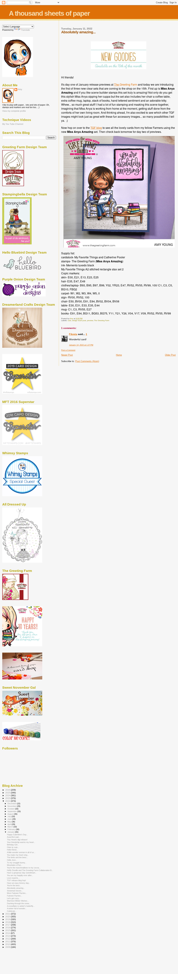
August (10, 814)
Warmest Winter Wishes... (18, 901)
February (11, 829)
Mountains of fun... (14, 865)
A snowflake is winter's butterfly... (21, 906)
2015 (8, 930)
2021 (8, 914)
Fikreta (73, 334)
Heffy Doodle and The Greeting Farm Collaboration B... (30, 870)
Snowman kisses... (15, 891)
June (9, 819)
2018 (8, 922)
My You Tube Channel (12, 124)
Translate (25, 30)
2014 (8, 933)
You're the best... (14, 885)
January (11, 832)
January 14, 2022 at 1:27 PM (81, 345)
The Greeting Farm (101, 320)
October (11, 809)
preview (90, 320)
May (9, 822)
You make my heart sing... (18, 855)
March (10, 827)
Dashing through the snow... (18, 903)
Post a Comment (68, 350)
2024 (8, 795)
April (9, 824)
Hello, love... (12, 860)
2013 (8, 936)
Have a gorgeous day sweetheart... (22, 873)
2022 (8, 801)
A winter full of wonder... (17, 908)
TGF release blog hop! (16, 880)
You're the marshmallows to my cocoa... (24, 868)
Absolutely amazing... (16, 888)
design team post (79, 320)
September (12, 811)
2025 (8, 793)
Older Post (170, 355)
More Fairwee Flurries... (17, 893)
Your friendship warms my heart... (21, 842)
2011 (8, 941)
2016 (8, 927)
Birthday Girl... (13, 845)
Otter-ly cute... (13, 847)
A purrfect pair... (13, 837)
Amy (20, 89)
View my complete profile (14, 111)
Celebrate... (12, 911)
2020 (8, 916)
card (69, 320)
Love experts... (13, 878)
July (9, 816)
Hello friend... (12, 850)
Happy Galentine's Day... (17, 835)
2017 (8, 925)
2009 (8, 947)
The (117, 84)
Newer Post (67, 355)
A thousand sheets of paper (49, 13)
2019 (8, 919)
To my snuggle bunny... (16, 863)
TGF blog (96, 128)
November (12, 806)
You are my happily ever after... (20, 875)
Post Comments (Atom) (87, 361)
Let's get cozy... (13, 898)
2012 (8, 939)
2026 (8, 790)
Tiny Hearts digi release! (17, 840)
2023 (8, 798)
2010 (8, 944)
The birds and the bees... (17, 857)
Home (119, 355)
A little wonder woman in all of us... (21, 852)
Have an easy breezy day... (18, 883)
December (12, 803)
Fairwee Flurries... (14, 896)
